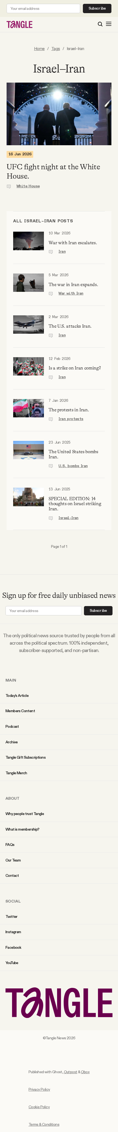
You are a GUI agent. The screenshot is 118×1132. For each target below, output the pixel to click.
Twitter (11, 916)
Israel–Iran (68, 518)
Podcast (12, 726)
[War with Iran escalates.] (28, 243)
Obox (85, 1071)
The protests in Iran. (69, 409)
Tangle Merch (16, 772)
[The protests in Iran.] (28, 410)
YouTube (11, 962)
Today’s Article (17, 695)
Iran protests (70, 419)
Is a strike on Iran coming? (75, 368)
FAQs (10, 844)
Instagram (13, 931)
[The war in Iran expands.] (28, 284)
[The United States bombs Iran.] (28, 454)
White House (28, 186)
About (12, 798)
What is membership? (22, 829)
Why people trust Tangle (24, 813)
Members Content (20, 710)
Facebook (13, 947)
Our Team (13, 860)
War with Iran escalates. (73, 242)
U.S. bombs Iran (73, 466)
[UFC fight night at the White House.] (59, 114)
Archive (11, 742)
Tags (55, 48)
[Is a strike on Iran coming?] (28, 368)
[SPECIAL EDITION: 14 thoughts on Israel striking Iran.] (28, 504)
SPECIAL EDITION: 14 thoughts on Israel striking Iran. (75, 503)
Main (10, 680)
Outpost (70, 1071)
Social (13, 901)
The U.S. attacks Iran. (70, 326)
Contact (12, 875)
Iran (62, 252)
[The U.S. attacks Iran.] (28, 326)
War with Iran (70, 293)
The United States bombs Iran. (73, 454)
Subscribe (97, 8)
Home (39, 48)
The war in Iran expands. (73, 284)
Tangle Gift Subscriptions (25, 757)
